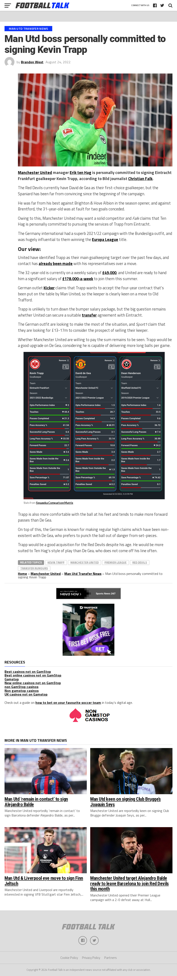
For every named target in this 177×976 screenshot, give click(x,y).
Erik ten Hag (80, 172)
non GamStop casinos (21, 686)
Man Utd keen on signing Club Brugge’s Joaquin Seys (125, 801)
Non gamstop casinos (22, 690)
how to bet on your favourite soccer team (68, 702)
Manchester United (35, 172)
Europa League (105, 239)
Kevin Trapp (56, 562)
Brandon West (32, 62)
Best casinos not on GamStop (28, 671)
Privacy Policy (91, 957)
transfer (89, 315)
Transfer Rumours (34, 568)
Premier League (115, 562)
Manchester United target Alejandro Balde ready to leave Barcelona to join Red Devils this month (129, 883)
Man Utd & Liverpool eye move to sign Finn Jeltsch (44, 880)
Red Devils (139, 562)
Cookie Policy (69, 957)
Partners (110, 957)
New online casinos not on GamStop (33, 682)
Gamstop (12, 679)
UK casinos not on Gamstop (26, 694)
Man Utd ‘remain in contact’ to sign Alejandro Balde (36, 801)
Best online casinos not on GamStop (33, 675)
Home (22, 573)
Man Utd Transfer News (82, 573)
